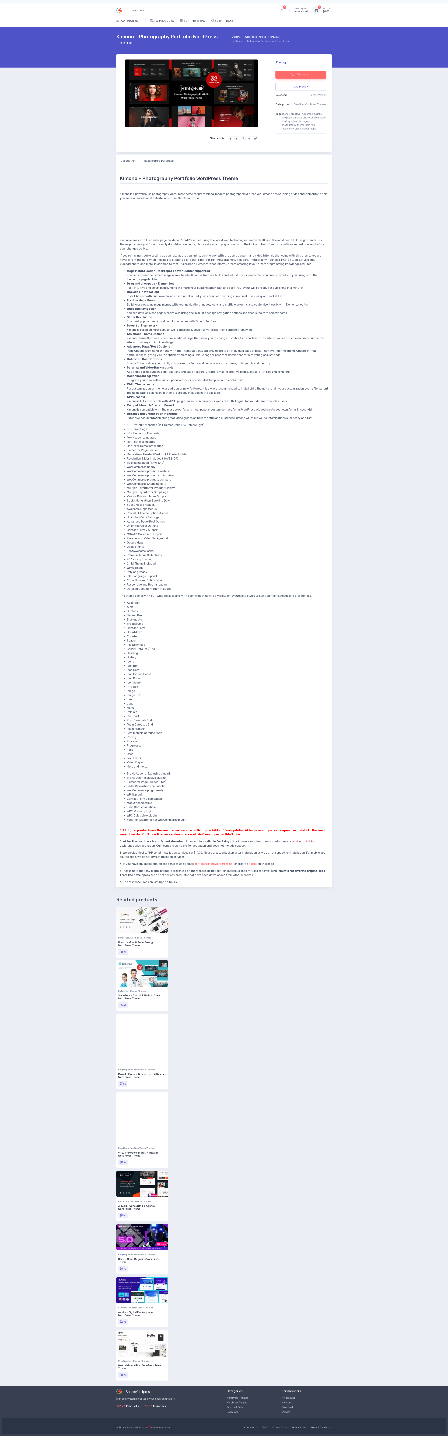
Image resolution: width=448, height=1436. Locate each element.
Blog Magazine (125, 1069)
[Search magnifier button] (269, 10)
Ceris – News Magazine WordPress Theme (139, 1261)
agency (286, 114)
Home (237, 37)
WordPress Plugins (237, 1402)
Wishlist (286, 1412)
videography (309, 128)
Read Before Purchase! (159, 160)
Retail (121, 991)
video (298, 128)
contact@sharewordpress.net (214, 864)
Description (128, 160)
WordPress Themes (255, 37)
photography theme (293, 125)
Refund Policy (299, 1427)
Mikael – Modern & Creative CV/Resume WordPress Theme (142, 1076)
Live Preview (301, 86)
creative (295, 114)
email (295, 841)
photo (306, 117)
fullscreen (307, 114)
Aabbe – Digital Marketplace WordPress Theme (135, 1314)
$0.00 (326, 10)
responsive (288, 128)
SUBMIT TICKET (224, 20)
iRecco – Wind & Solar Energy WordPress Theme (135, 944)
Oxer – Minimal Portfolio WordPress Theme (140, 1367)
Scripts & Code (235, 1407)
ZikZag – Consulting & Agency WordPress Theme (136, 1207)
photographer (289, 121)
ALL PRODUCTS (163, 20)
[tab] (128, 161)
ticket (306, 841)
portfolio (311, 125)
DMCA (265, 1427)
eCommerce (124, 1308)
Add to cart (303, 74)
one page (287, 117)
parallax (297, 117)
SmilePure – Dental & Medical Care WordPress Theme (139, 997)
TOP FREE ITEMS (194, 20)
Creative (275, 37)
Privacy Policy (280, 1427)
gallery (317, 114)
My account (288, 1397)
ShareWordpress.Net (160, 1427)
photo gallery (318, 117)
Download (287, 1407)
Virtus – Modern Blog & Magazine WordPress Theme (138, 1154)
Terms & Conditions (321, 1427)
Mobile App (233, 1412)
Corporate (123, 938)
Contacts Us (251, 1427)
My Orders (287, 1402)
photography (305, 121)
